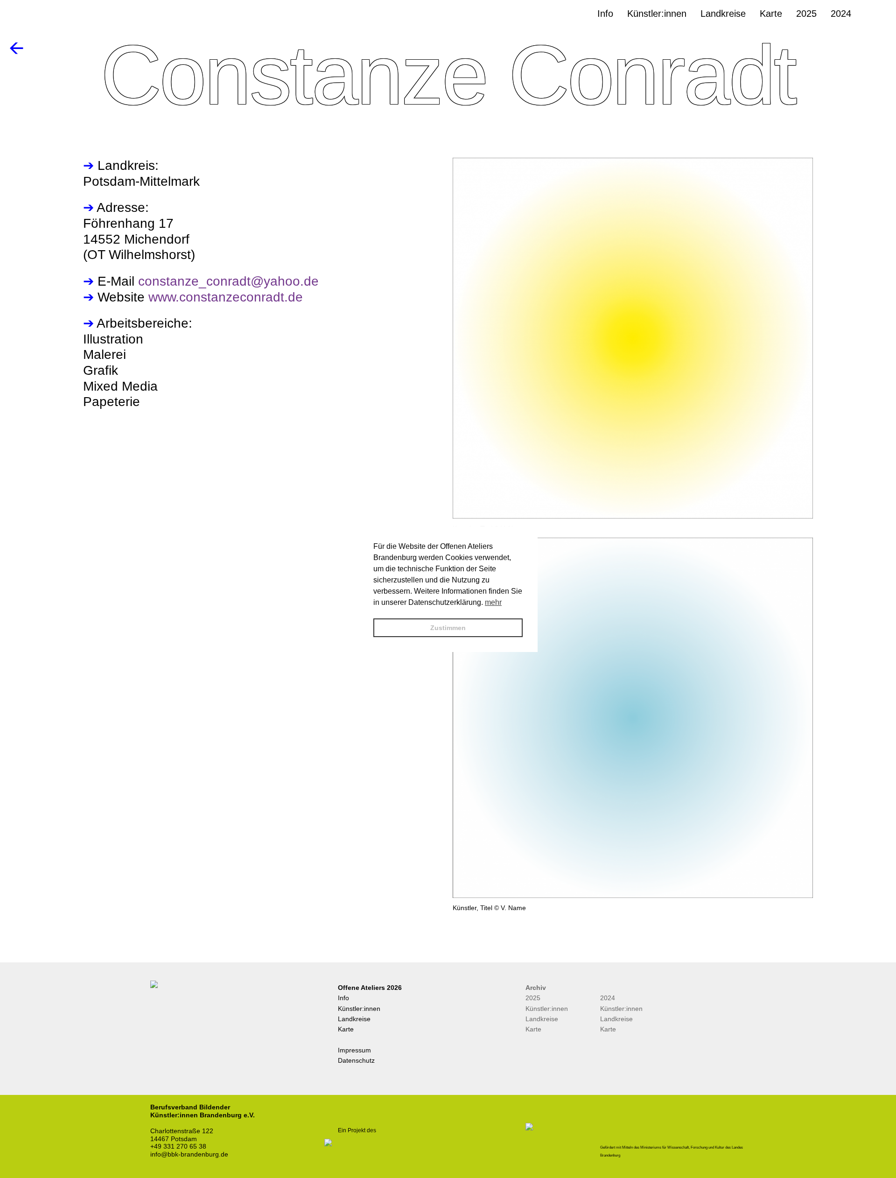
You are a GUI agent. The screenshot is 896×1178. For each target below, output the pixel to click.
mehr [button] (493, 602)
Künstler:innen (359, 1008)
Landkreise (354, 1019)
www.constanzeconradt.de (225, 297)
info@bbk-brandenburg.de (189, 1154)
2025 (532, 998)
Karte (346, 1029)
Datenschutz (356, 1060)
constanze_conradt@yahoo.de (228, 281)
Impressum (354, 1050)
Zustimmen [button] (448, 627)
